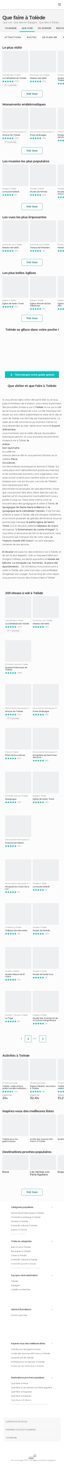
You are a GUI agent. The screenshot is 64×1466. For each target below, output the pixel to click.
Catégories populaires (22, 1207)
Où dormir (44, 28)
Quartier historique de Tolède (16, 668)
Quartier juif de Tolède (22, 1357)
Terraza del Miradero (40, 248)
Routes (31, 37)
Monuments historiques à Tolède (27, 1213)
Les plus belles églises (19, 273)
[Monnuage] (10, 5)
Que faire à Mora (19, 1383)
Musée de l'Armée (38, 192)
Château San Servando (16, 930)
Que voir (27, 28)
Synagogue (10, 799)
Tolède (14, 1281)
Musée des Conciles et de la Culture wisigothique (45, 1019)
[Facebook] (27, 1448)
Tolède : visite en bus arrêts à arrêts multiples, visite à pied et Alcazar (14, 1087)
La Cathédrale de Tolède (14, 78)
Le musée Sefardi (10, 192)
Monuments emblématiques (24, 104)
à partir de (6, 1095)
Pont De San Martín (14, 843)
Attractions (13, 37)
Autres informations (21, 1309)
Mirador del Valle (38, 78)
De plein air (49, 37)
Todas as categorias (21, 1241)
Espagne (15, 1285)
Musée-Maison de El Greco (15, 975)
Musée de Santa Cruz (43, 974)
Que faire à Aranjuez (21, 1396)
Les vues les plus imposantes (24, 217)
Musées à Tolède (19, 1221)
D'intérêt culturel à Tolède (24, 1225)
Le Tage (9, 1018)
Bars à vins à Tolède (21, 1247)
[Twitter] (31, 1448)
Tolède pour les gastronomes (10, 1140)
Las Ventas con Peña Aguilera (40, 1173)
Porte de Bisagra (38, 135)
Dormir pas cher (19, 1315)
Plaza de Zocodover (15, 755)
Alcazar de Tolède (11, 135)
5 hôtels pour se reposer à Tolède (28, 1362)
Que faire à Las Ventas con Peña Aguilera (31, 1387)
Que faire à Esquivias (21, 1391)
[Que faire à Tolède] (42, 1038)
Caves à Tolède (18, 1255)
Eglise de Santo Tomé (13, 303)
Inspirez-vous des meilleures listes (28, 1343)
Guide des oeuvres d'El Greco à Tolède (41, 1140)
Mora (5, 1172)
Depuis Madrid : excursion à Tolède (43, 1087)
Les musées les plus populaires (25, 161)
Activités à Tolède (16, 1055)
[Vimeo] (35, 1448)
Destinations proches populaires (26, 1151)
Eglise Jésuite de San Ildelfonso (40, 304)
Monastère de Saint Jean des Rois (45, 756)
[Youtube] (39, 1448)
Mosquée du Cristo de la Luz (17, 888)
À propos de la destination (24, 1275)
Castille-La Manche (20, 1289)
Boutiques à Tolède (21, 1251)
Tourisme (11, 28)
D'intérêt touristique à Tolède (26, 1217)
